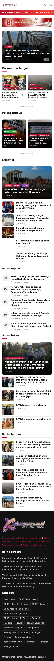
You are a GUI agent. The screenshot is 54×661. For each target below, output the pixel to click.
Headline (7, 85)
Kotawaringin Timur (13, 641)
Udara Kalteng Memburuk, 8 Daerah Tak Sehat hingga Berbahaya (30, 314)
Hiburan (17, 185)
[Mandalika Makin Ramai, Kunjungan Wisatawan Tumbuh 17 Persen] (27, 182)
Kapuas (24, 632)
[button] (45, 5)
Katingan (9, 46)
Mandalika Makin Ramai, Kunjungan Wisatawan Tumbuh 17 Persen (25, 191)
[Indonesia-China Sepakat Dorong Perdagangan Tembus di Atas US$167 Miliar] (8, 211)
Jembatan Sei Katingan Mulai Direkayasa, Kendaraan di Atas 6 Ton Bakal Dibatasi (27, 53)
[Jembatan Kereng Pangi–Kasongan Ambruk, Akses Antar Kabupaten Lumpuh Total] (8, 223)
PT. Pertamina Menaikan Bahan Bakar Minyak (32, 242)
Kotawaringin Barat (23, 637)
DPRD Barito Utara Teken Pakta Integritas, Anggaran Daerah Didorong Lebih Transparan (32, 380)
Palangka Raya (9, 135)
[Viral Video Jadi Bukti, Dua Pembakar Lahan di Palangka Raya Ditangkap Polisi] (8, 478)
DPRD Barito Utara (27, 599)
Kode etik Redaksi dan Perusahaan (30, 545)
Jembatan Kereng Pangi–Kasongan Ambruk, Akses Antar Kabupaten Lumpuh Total (32, 218)
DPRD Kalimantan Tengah (16, 604)
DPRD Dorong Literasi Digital (31, 405)
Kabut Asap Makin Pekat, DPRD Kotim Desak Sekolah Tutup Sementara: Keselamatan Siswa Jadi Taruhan (27, 364)
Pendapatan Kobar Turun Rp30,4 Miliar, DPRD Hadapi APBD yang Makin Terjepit (33, 394)
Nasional (25, 185)
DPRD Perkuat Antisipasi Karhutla (33, 419)
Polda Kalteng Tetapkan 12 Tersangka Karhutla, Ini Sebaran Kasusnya (31, 277)
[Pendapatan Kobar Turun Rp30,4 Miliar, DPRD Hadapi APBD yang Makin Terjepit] (8, 399)
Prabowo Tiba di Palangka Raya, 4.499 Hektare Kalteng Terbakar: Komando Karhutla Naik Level (12, 97)
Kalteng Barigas (33, 627)
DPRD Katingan (39, 604)
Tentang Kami (11, 538)
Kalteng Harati (10, 632)
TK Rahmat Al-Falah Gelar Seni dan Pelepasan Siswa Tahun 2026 (38, 141)
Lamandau (31, 641)
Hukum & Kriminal (12, 12)
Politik (29, 12)
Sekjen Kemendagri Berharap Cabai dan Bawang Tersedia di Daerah (32, 256)
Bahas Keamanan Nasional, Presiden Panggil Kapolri (30, 229)
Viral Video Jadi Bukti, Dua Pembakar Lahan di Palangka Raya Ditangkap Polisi (13, 141)
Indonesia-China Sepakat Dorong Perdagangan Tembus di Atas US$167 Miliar (33, 205)
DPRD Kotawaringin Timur (14, 358)
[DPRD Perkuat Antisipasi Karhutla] (8, 427)
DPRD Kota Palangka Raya (16, 608)
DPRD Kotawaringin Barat (16, 613)
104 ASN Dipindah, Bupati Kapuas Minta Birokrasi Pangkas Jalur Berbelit (31, 325)
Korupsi (7, 637)
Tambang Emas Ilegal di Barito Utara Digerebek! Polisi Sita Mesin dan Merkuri (30, 303)
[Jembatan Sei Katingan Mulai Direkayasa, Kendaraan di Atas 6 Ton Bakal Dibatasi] (8, 464)
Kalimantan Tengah (10, 88)
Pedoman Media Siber (30, 538)
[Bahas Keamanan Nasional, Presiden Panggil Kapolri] (8, 236)
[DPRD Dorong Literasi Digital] (8, 413)
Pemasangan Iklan (23, 541)
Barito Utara (9, 599)
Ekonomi (8, 185)
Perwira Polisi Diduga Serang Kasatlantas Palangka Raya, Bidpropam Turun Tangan (26, 289)
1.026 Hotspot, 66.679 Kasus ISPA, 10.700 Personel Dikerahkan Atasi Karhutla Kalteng (39, 96)
